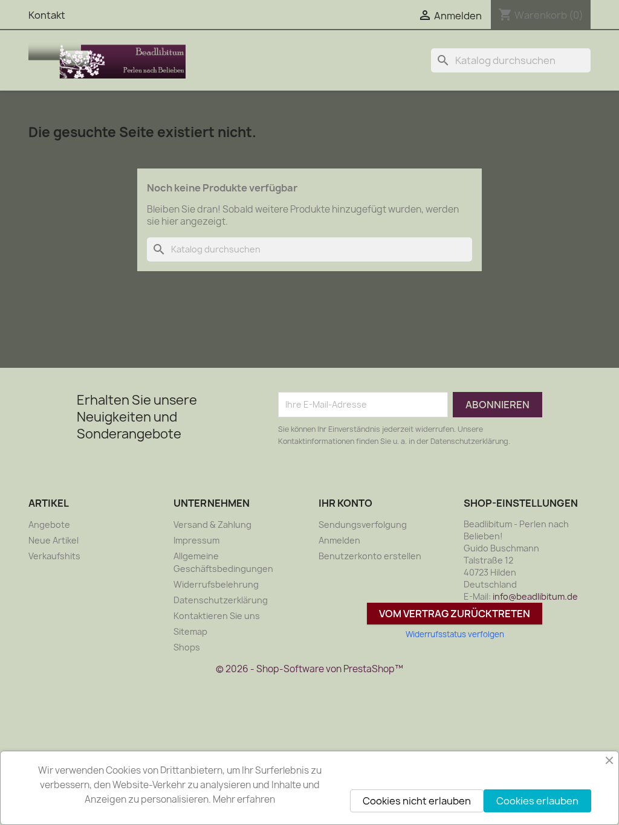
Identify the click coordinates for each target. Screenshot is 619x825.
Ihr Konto (345, 503)
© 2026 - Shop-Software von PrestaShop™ (309, 669)
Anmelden (339, 540)
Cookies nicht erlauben (417, 800)
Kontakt (46, 15)
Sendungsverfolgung (363, 524)
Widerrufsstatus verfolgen (455, 634)
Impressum (196, 540)
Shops (186, 647)
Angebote (49, 524)
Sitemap (190, 631)
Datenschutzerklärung (220, 600)
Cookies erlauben (537, 800)
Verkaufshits (54, 556)
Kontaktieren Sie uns (216, 615)
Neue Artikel (53, 540)
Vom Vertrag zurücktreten (454, 613)
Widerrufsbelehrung (216, 584)
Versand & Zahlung (212, 524)
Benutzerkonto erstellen (370, 556)
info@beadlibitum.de (535, 596)
